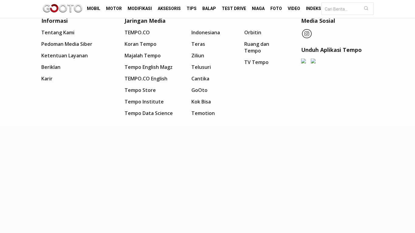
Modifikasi (140, 8)
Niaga (258, 8)
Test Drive (234, 8)
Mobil (93, 8)
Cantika (200, 78)
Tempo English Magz (149, 67)
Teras (198, 44)
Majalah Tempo (143, 55)
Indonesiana (205, 32)
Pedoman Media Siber (66, 44)
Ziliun (197, 55)
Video (294, 8)
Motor (114, 8)
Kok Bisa (201, 101)
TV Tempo (256, 62)
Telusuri (201, 67)
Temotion (203, 113)
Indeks (313, 8)
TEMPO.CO (137, 32)
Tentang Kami (57, 32)
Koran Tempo (140, 44)
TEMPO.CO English (146, 78)
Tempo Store (140, 90)
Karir (47, 78)
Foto (276, 8)
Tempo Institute (144, 101)
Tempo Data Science (149, 113)
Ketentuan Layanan (64, 55)
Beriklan (50, 67)
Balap (209, 8)
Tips (192, 8)
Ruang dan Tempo (256, 47)
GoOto (199, 90)
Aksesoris (169, 8)
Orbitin (252, 32)
